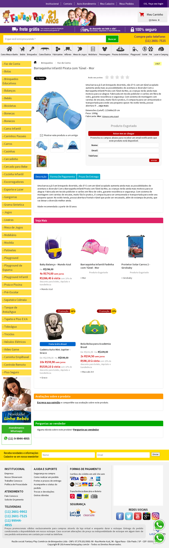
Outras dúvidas (41, 495)
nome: (46, 455)
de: (41, 357)
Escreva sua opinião (48, 402)
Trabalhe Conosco (13, 480)
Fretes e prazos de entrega (47, 480)
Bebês (22, 54)
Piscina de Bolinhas (120, 54)
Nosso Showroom (13, 477)
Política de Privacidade (16, 484)
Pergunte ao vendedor (86, 429)
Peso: (89, 113)
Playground (135, 54)
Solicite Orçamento (14, 499)
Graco (44, 377)
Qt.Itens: (153, 20)
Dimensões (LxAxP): (95, 110)
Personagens (104, 54)
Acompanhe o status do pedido (45, 486)
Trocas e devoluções (44, 491)
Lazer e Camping (161, 54)
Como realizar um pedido (46, 477)
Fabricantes (58, 54)
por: (41, 269)
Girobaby (127, 277)
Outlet (144, 54)
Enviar (156, 454)
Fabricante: (91, 116)
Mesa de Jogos (80, 54)
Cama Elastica (45, 54)
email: (100, 455)
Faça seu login (156, 3)
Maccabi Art (88, 371)
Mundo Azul (47, 289)
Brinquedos (32, 54)
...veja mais (103, 105)
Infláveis (67, 54)
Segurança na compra (44, 473)
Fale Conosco (11, 495)
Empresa (9, 473)
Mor (99, 116)
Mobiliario (92, 54)
